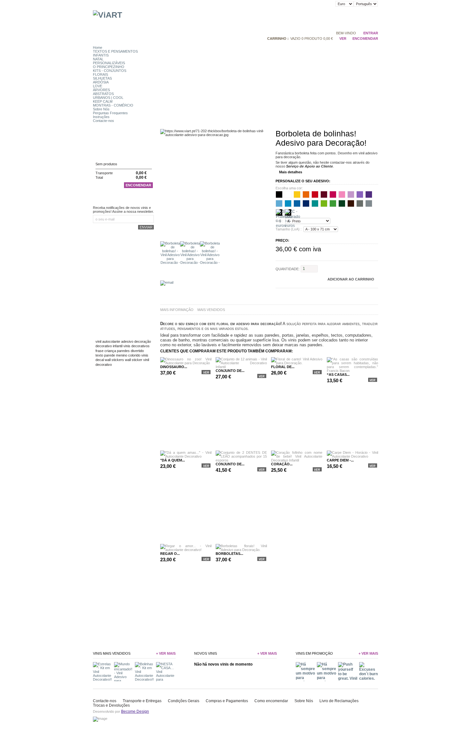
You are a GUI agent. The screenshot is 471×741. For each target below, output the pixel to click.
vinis (144, 355)
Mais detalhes (290, 172)
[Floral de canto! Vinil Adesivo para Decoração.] (296, 363)
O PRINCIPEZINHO (108, 67)
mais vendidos (211, 310)
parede (109, 355)
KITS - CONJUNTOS (109, 71)
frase (99, 351)
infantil (117, 346)
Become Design (135, 711)
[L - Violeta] (359, 194)
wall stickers (114, 360)
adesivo (127, 341)
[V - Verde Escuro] (341, 203)
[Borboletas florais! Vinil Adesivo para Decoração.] (241, 550)
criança (110, 351)
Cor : (279, 221)
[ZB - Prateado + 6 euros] (279, 212)
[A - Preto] (279, 194)
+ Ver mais (166, 653)
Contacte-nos (103, 121)
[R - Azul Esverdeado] (314, 203)
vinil (98, 341)
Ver (342, 38)
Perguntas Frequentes (110, 113)
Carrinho (106, 151)
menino (121, 355)
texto (99, 355)
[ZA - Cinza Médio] (368, 203)
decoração (142, 341)
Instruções (101, 117)
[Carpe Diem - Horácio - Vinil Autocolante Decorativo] (352, 456)
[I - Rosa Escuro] (332, 194)
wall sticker (133, 360)
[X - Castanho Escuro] (350, 203)
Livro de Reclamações (339, 701)
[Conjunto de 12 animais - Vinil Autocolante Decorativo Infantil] (241, 367)
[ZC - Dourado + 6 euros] (288, 212)
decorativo (103, 346)
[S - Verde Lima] (323, 203)
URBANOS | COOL (108, 97)
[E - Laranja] (306, 194)
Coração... (282, 464)
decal (99, 360)
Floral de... (282, 367)
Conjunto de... (230, 371)
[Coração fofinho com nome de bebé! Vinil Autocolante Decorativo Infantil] (296, 460)
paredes (123, 351)
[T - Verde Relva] (332, 203)
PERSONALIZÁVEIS (109, 63)
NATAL (98, 59)
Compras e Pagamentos (227, 701)
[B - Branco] (288, 194)
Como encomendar (271, 701)
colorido (134, 355)
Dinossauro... (173, 367)
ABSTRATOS (103, 94)
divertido (137, 351)
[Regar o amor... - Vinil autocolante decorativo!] (185, 550)
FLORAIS (100, 74)
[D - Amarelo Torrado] (297, 194)
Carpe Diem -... (340, 460)
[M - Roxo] (368, 194)
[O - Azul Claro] (288, 203)
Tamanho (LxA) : (289, 229)
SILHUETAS (102, 78)
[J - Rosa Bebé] (341, 194)
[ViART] (107, 14)
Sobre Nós (101, 109)
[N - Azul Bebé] (279, 203)
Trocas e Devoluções (111, 705)
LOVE (97, 86)
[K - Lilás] (350, 194)
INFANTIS (101, 55)
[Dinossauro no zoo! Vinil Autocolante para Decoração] (185, 363)
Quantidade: (288, 269)
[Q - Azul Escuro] (306, 203)
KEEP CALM (102, 101)
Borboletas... (229, 554)
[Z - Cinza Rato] (359, 203)
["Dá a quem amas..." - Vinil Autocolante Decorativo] (185, 456)
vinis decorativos (136, 346)
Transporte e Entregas (142, 701)
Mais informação (177, 310)
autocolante (111, 341)
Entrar (370, 33)
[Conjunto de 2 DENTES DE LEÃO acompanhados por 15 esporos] (241, 460)
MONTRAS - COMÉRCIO (113, 105)
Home (97, 47)
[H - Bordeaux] (323, 194)
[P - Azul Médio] (297, 203)
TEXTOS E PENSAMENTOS (115, 51)
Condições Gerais (183, 701)
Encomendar (138, 185)
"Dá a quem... (172, 460)
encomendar (365, 38)
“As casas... (338, 374)
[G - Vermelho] (314, 194)
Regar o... (170, 554)
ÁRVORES (101, 90)
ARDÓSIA (101, 82)
